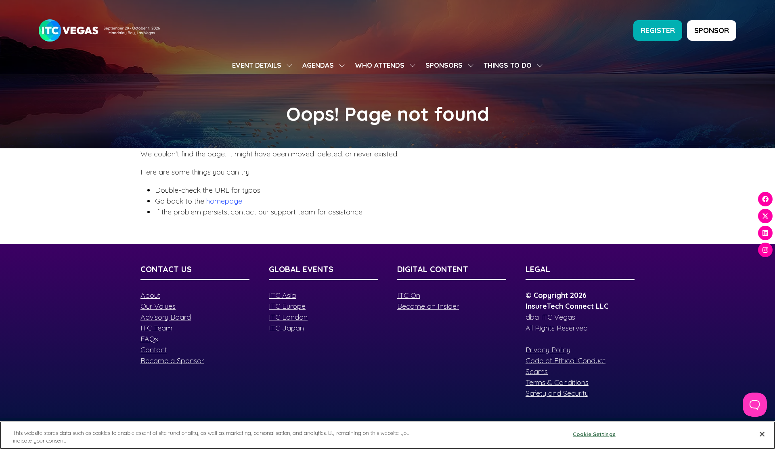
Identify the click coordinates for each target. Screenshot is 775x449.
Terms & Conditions (557, 382)
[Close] (762, 434)
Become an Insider (428, 306)
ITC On (408, 295)
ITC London (288, 317)
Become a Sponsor (172, 360)
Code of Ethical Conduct (565, 360)
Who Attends (379, 65)
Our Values (158, 306)
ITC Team (156, 328)
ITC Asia (282, 295)
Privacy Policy (548, 349)
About (150, 295)
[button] (657, 30)
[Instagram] (765, 250)
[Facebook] (765, 199)
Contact (153, 349)
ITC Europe (287, 306)
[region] (387, 435)
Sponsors (444, 65)
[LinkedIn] (765, 233)
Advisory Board (165, 317)
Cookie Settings (594, 434)
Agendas (318, 65)
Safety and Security (557, 393)
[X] (765, 216)
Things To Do (508, 65)
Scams (537, 371)
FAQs (149, 338)
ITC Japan (286, 328)
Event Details (256, 65)
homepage (224, 201)
